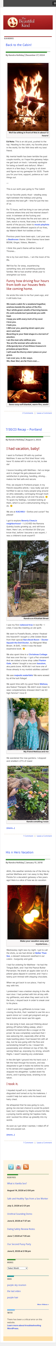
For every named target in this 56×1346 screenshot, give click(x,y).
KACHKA (20, 511)
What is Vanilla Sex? (17, 1183)
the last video (14, 1291)
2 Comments (27, 413)
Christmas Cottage (38, 654)
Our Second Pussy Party (19, 1244)
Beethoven (13, 239)
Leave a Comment (44, 413)
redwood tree (26, 625)
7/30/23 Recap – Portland (24, 429)
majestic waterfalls (23, 675)
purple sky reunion (16, 1285)
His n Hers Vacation (19, 852)
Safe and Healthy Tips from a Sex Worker (27, 1198)
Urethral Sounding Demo (19, 1214)
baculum (41, 663)
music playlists (41, 224)
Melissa (43, 684)
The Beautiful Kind (24, 21)
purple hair (12, 1297)
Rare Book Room (31, 639)
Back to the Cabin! (19, 45)
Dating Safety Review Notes (21, 1229)
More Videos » (43, 1304)
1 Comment (28, 836)
